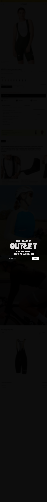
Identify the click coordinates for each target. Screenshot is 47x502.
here (27, 261)
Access (35, 258)
